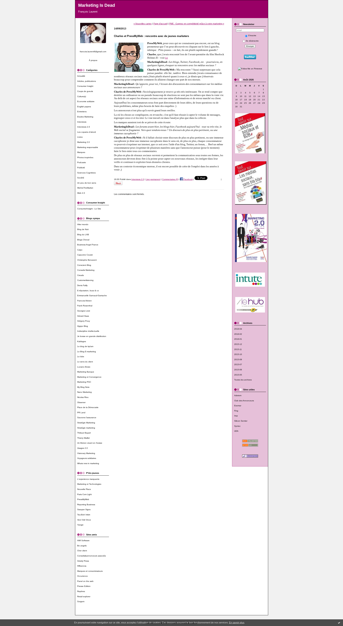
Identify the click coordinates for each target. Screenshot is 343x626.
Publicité (81, 167)
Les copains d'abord (86, 132)
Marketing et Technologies (89, 484)
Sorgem (80, 601)
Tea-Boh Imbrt (83, 515)
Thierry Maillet (83, 438)
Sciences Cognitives (86, 173)
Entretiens (82, 111)
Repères (81, 591)
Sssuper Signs (84, 509)
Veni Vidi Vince (84, 520)
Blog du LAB (83, 234)
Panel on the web (85, 581)
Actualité (81, 76)
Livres (80, 137)
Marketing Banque (85, 372)
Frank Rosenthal (84, 306)
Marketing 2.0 (83, 142)
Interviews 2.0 (83, 127)
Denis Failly (82, 285)
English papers (84, 106)
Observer (81, 402)
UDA (236, 431)
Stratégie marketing (86, 428)
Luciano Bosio (83, 367)
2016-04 (238, 329)
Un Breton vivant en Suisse (89, 443)
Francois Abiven (84, 301)
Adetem (237, 395)
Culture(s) (81, 96)
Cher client (82, 551)
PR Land (81, 412)
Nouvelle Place (84, 489)
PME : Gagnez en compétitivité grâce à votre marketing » (196, 23)
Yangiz (80, 525)
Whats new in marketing (88, 463)
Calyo (79, 250)
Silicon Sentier (240, 421)
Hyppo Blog (82, 326)
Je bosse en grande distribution (91, 336)
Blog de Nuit (83, 229)
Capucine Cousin (85, 255)
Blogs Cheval (83, 240)
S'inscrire (252, 35)
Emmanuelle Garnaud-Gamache (92, 295)
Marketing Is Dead (96, 5)
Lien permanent (153, 179)
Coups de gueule (85, 91)
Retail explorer (83, 596)
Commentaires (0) (170, 179)
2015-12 (238, 344)
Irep (236, 416)
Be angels (82, 546)
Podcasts (81, 162)
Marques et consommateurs (90, 571)
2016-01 (238, 339)
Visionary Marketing (86, 453)
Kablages (81, 341)
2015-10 (238, 354)
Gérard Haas (83, 316)
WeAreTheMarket (85, 188)
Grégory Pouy (83, 321)
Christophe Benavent (87, 260)
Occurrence (82, 576)
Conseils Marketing (85, 270)
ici (166, 57)
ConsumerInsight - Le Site (89, 209)
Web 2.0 (81, 193)
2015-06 (238, 370)
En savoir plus (236, 622)
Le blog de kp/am (85, 346)
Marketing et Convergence (89, 377)
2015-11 (238, 349)
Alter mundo (82, 224)
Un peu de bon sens (86, 183)
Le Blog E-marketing (86, 351)
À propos (93, 60)
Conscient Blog (84, 265)
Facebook (188, 179)
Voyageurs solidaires (86, 458)
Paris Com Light (84, 494)
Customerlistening (85, 280)
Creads (80, 275)
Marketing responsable (87, 147)
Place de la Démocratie (87, 407)
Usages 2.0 (82, 448)
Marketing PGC (84, 382)
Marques (81, 152)
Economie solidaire (85, 101)
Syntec (237, 426)
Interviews (81, 122)
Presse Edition (84, 586)
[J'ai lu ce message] (339, 622)
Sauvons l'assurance (86, 417)
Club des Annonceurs (244, 401)
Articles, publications (86, 81)
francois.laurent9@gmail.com (93, 51)
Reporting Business (86, 504)
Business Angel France (87, 245)
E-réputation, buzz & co (88, 290)
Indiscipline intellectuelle (88, 331)
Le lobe (80, 356)
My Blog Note (83, 387)
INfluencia (81, 566)
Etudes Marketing (85, 117)
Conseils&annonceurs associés (91, 556)
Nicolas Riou (83, 397)
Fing (236, 411)
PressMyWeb (83, 499)
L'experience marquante (88, 479)
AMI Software (83, 540)
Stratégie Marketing (86, 423)
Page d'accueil (160, 23)
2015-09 (238, 359)
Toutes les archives (243, 380)
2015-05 (238, 375)
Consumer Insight (85, 86)
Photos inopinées (85, 157)
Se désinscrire (252, 41)
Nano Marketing (84, 392)
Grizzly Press (83, 561)
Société (80, 178)
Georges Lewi (83, 311)
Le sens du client (85, 362)
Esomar (237, 405)
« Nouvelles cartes (143, 23)
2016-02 (238, 334)
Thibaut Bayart (84, 433)
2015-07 (238, 364)
